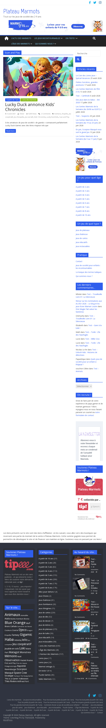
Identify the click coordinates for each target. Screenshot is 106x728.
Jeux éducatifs (81, 242)
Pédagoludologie (11, 666)
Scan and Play (64, 117)
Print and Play (10, 663)
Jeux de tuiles (44, 633)
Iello (24, 640)
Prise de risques (21, 663)
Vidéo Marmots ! (45, 679)
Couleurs (8, 630)
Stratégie (9, 675)
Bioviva (26, 619)
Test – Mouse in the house (95, 604)
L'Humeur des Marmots (49, 654)
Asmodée (24, 615)
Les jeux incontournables (47, 38)
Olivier (22, 114)
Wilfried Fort (23, 681)
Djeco (22, 630)
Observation (12, 660)
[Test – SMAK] (82, 643)
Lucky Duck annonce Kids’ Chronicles (29, 107)
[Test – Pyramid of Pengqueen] (82, 622)
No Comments (80, 574)
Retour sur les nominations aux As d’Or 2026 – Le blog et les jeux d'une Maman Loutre (89, 304)
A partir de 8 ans (82, 211)
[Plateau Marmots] (6, 38)
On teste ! (70, 38)
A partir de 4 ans (82, 195)
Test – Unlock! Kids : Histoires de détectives (86, 352)
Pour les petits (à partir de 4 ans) (30, 702)
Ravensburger (10, 669)
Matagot (14, 652)
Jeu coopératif (22, 644)
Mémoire (11, 656)
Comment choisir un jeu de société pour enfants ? (62, 705)
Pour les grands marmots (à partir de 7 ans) (26, 705)
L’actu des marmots (21, 38)
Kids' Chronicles (40, 117)
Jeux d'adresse (45, 600)
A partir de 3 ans (82, 191)
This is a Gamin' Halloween (16, 678)
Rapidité (21, 665)
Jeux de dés (43, 616)
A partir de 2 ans (82, 187)
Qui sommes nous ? (44, 43)
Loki (22, 648)
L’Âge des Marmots (20, 43)
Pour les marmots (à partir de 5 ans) (57, 702)
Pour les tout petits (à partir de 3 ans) (89, 700)
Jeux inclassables (83, 246)
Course (15, 630)
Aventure (57, 114)
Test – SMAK (93, 645)
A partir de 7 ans (12, 100)
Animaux (12, 614)
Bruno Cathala (11, 626)
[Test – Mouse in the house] (82, 600)
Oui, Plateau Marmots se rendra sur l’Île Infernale (95, 669)
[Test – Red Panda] (82, 558)
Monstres (25, 652)
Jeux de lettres (45, 625)
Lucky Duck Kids (52, 117)
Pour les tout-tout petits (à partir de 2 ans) (58, 700)
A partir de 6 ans (82, 203)
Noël (19, 656)
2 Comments (45, 114)
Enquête (65, 114)
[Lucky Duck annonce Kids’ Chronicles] (38, 58)
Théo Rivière (11, 681)
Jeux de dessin (45, 621)
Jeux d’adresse (82, 234)
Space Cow (20, 672)
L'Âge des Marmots (47, 650)
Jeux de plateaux (82, 230)
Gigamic (26, 634)
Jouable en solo (12, 648)
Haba (9, 639)
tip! (83, 506)
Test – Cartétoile (83, 95)
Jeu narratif (29, 117)
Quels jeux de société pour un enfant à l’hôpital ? (89, 362)
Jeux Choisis (44, 596)
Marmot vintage (45, 666)
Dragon (29, 630)
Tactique (17, 676)
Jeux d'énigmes (45, 608)
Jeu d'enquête (19, 117)
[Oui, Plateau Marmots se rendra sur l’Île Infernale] (82, 662)
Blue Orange (15, 622)
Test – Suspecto (82, 116)
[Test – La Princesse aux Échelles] (82, 579)
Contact (79, 261)
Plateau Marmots (21, 11)
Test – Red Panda (93, 561)
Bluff (28, 623)
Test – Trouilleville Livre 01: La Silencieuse (85, 319)
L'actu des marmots (29, 100)
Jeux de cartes (82, 238)
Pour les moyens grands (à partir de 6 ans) (87, 702)
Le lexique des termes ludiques (88, 272)
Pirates (29, 660)
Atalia (7, 618)
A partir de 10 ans (83, 215)
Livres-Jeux (43, 658)
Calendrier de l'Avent (24, 626)
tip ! (21, 582)
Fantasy (15, 635)
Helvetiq (17, 640)
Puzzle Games (45, 675)
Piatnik (23, 660)
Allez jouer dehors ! (47, 592)
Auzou (13, 618)
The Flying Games (26, 676)
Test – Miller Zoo (92, 339)
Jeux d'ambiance (45, 604)
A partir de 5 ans (82, 199)
